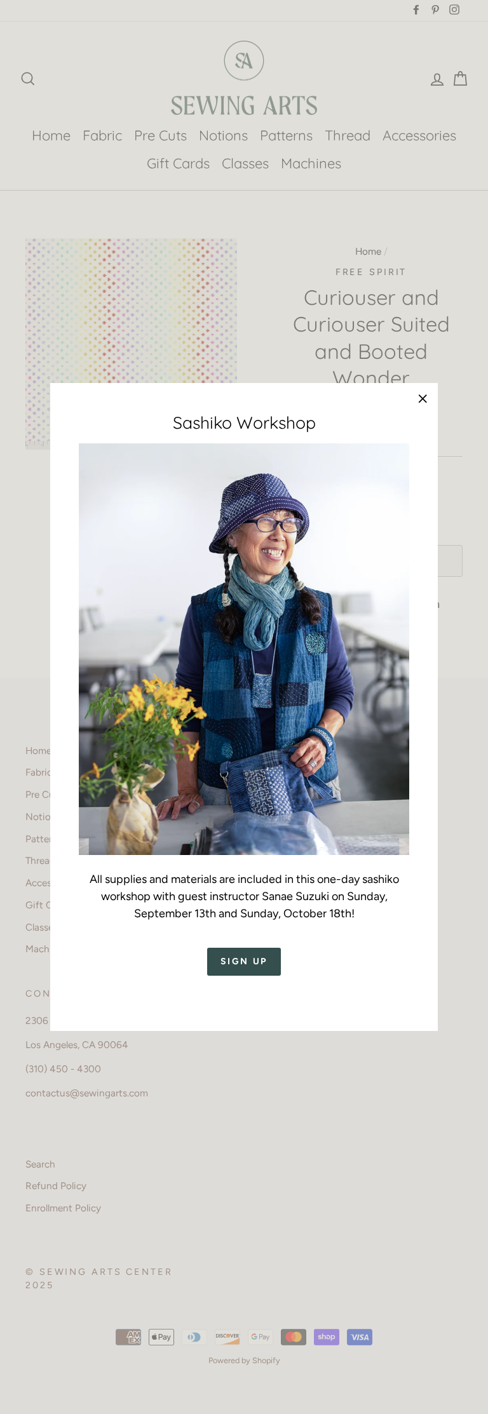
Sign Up (244, 961)
